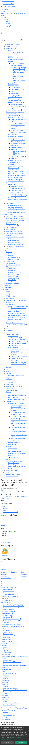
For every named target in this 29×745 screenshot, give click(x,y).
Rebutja (7, 742)
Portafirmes (6, 617)
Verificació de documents (10, 621)
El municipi (6, 630)
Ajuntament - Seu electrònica (9, 587)
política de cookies (16, 737)
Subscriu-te (4, 555)
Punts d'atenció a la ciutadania (12, 608)
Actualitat (3, 645)
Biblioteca (6, 675)
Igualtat (5, 701)
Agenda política (7, 652)
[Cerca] (21, 40)
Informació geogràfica (10, 643)
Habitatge (6, 684)
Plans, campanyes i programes (12, 593)
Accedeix (3, 525)
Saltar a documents (8, 5)
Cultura (5, 677)
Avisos (5, 510)
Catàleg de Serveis (8, 615)
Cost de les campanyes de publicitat (13, 666)
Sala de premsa (7, 660)
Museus (5, 695)
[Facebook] (10, 13)
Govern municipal (8, 591)
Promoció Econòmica (9, 673)
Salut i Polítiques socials (10, 688)
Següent (8, 542)
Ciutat (2, 628)
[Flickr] (16, 13)
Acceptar (21, 742)
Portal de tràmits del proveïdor (12, 624)
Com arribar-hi (7, 632)
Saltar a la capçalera (8, 1)
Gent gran (6, 679)
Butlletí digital (7, 654)
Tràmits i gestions (8, 611)
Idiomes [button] (5, 17)
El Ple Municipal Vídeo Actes (11, 662)
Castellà (8, 21)
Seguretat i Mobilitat (9, 692)
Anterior (3, 542)
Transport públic (8, 634)
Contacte (3, 11)
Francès (8, 27)
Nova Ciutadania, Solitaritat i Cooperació (15, 690)
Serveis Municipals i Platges (11, 703)
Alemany (8, 25)
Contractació (7, 598)
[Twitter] (4, 13)
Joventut (5, 699)
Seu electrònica (8, 589)
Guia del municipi (8, 639)
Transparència (7, 600)
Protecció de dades (9, 716)
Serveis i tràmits (5, 602)
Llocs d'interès (7, 641)
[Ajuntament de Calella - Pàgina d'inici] (10, 35)
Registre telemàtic (8, 609)
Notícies (5, 506)
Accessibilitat (7, 719)
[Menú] (1, 43)
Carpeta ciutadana (8, 613)
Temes (3, 671)
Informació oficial (8, 595)
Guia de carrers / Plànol (10, 636)
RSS (4, 667)
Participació (6, 697)
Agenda (5, 508)
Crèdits (5, 712)
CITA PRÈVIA (4, 10)
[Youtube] (21, 13)
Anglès (8, 23)
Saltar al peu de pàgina (9, 6)
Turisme (5, 694)
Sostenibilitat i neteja (9, 705)
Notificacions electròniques (11, 619)
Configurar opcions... (6, 739)
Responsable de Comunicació (12, 664)
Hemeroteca (7, 669)
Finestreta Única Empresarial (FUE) (13, 626)
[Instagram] (4, 15)
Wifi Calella (6, 637)
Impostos (6, 623)
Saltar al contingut (7, 3)
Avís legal (6, 717)
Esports (5, 682)
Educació (6, 680)
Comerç (5, 686)
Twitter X (15, 572)
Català (8, 19)
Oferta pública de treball (10, 512)
